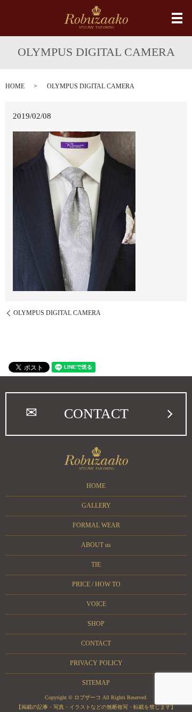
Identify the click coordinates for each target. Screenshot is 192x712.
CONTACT (96, 413)
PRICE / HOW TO (96, 584)
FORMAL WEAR (96, 525)
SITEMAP (96, 682)
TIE (96, 564)
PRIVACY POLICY (96, 663)
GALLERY (96, 505)
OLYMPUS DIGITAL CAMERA (57, 313)
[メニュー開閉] (177, 18)
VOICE (96, 604)
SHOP (96, 623)
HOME (15, 86)
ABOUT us (96, 545)
